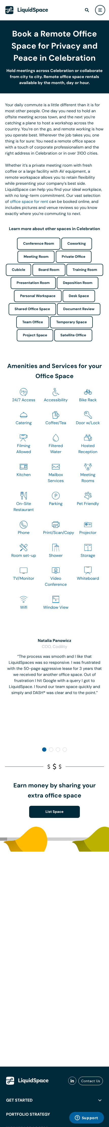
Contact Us (90, 1081)
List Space (55, 812)
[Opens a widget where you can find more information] (86, 1118)
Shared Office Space (32, 309)
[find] (87, 10)
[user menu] (100, 10)
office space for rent (29, 201)
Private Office (73, 257)
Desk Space (79, 296)
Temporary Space (71, 322)
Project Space (35, 335)
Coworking (76, 243)
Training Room (84, 270)
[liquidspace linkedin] (72, 1081)
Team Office (32, 322)
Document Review (78, 309)
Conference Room (38, 243)
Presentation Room (33, 283)
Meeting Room (36, 257)
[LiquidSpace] (27, 1081)
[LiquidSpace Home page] (26, 10)
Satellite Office (73, 335)
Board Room (49, 270)
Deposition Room (77, 283)
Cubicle (18, 270)
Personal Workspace (38, 296)
